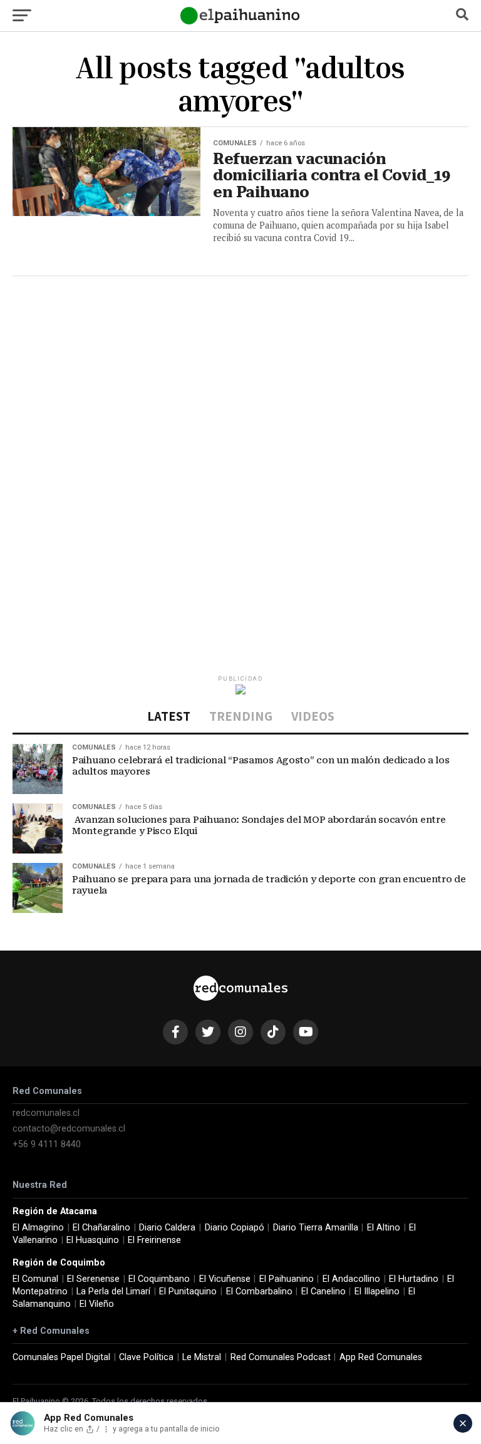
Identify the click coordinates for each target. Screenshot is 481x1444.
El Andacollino (351, 1279)
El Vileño (97, 1304)
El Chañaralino (101, 1227)
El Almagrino (38, 1227)
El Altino (383, 1227)
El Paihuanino (286, 1279)
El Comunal (35, 1279)
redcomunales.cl (46, 1113)
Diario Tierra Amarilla (315, 1227)
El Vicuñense (225, 1279)
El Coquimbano (159, 1279)
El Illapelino (377, 1291)
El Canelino (323, 1291)
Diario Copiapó (234, 1227)
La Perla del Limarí (113, 1291)
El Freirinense (154, 1240)
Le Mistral (201, 1357)
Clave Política (146, 1357)
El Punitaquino (188, 1291)
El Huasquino (92, 1240)
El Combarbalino (259, 1291)
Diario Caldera (167, 1227)
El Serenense (93, 1279)
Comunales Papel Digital (61, 1357)
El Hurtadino (413, 1279)
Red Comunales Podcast (280, 1357)
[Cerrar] (462, 1423)
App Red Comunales (380, 1357)
